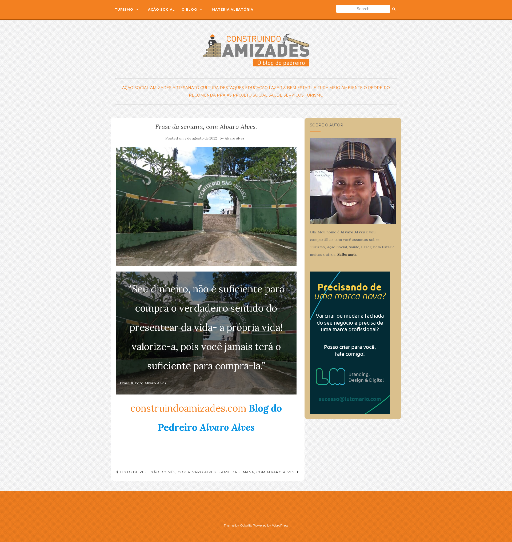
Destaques (232, 87)
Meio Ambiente (346, 87)
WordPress (280, 525)
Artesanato (186, 87)
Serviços (293, 95)
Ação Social (161, 9)
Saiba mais (346, 254)
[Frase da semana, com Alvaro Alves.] (206, 206)
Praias (224, 95)
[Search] (393, 9)
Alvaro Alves (235, 138)
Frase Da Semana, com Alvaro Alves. (258, 472)
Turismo (124, 9)
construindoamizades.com (188, 408)
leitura (319, 87)
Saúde (275, 95)
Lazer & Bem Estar (289, 87)
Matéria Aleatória (232, 9)
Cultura (209, 87)
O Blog (189, 9)
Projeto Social (250, 95)
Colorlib (246, 525)
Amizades (160, 87)
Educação (256, 87)
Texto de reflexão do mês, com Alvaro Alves (167, 472)
